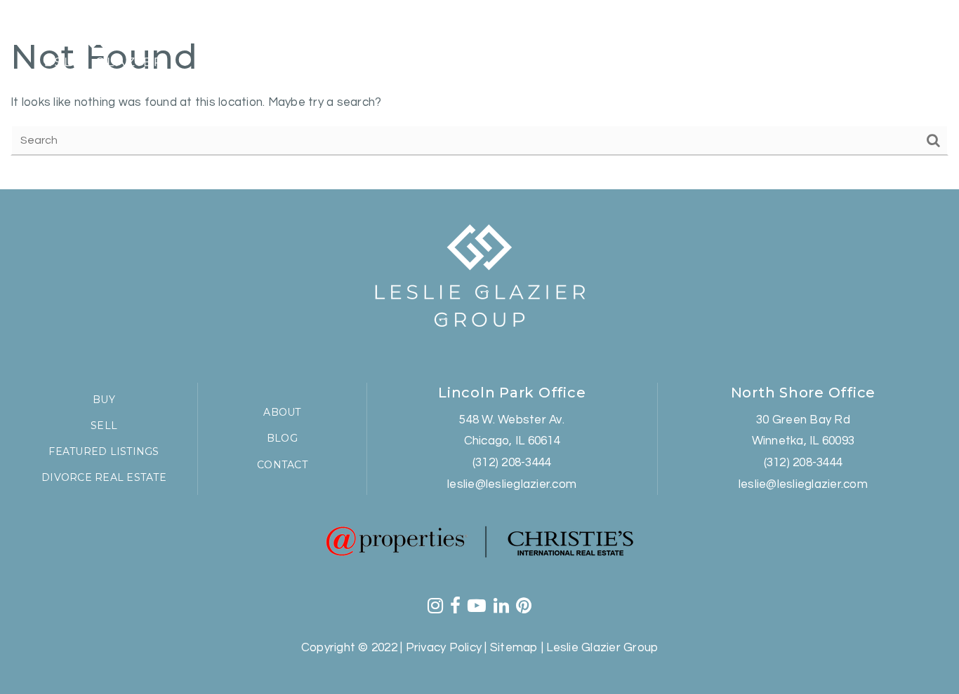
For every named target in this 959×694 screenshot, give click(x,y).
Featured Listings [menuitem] (466, 40)
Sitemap (514, 647)
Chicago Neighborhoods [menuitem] (320, 40)
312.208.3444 (797, 66)
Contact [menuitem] (825, 40)
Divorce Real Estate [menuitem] (103, 477)
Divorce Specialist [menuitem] (675, 40)
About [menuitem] (281, 412)
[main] (479, 94)
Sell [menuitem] (589, 40)
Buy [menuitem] (549, 40)
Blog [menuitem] (764, 40)
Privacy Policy (444, 647)
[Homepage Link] (98, 51)
